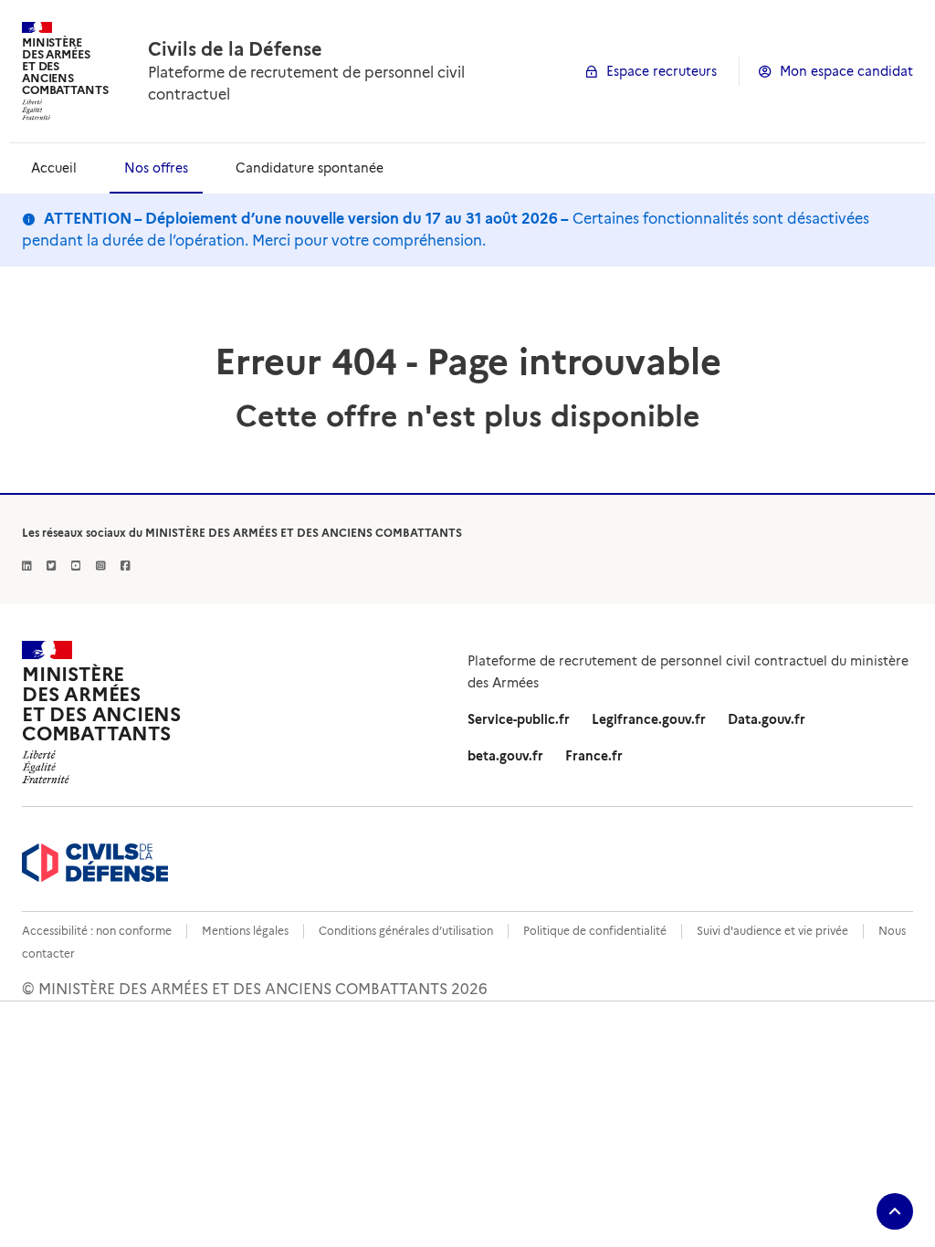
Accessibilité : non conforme (97, 931)
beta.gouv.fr (505, 756)
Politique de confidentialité (595, 931)
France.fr (594, 756)
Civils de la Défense (235, 49)
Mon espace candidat (846, 71)
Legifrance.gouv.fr (649, 719)
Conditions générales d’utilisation (406, 931)
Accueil (54, 168)
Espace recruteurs (661, 71)
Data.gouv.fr (766, 719)
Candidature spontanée (309, 168)
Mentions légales (245, 931)
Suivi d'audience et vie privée (772, 931)
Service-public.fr (519, 719)
